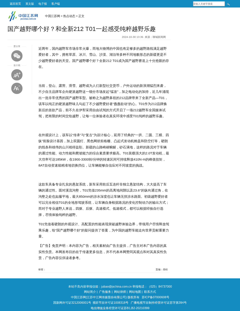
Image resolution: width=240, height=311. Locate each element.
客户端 (55, 3)
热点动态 (69, 16)
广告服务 (105, 291)
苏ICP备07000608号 (155, 297)
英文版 (30, 3)
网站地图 (135, 291)
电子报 (42, 3)
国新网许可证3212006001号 (72, 302)
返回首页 (15, 3)
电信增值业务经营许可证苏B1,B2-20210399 (120, 308)
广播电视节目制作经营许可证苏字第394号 (159, 302)
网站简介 (90, 291)
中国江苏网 (52, 16)
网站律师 (120, 291)
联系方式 (150, 291)
